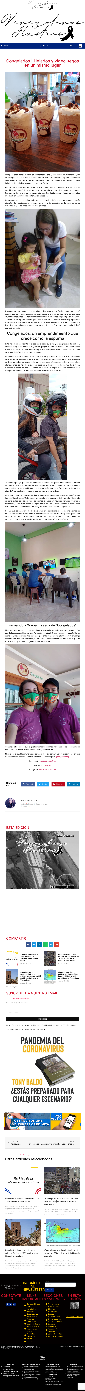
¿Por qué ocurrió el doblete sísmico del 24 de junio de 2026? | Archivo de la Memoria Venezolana (68, 975)
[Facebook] (40, 45)
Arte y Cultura (30, 1029)
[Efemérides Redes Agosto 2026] (42, 9)
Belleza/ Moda (17, 1025)
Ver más (40, 1029)
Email (47, 1281)
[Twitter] (43, 45)
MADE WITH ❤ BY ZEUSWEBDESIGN (72, 1346)
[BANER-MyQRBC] (42, 1129)
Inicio (8, 1025)
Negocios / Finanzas (32, 1025)
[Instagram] (47, 45)
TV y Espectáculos (70, 1025)
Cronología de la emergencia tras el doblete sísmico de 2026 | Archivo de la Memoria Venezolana (30, 976)
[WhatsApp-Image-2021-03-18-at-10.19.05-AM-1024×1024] (42, 1106)
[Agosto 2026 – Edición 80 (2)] (42, 933)
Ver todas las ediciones (74, 1317)
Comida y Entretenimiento (52, 1025)
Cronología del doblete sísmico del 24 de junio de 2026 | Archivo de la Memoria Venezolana (68, 957)
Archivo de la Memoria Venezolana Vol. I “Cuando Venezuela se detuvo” (29, 957)
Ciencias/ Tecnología (15, 1029)
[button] (71, 46)
